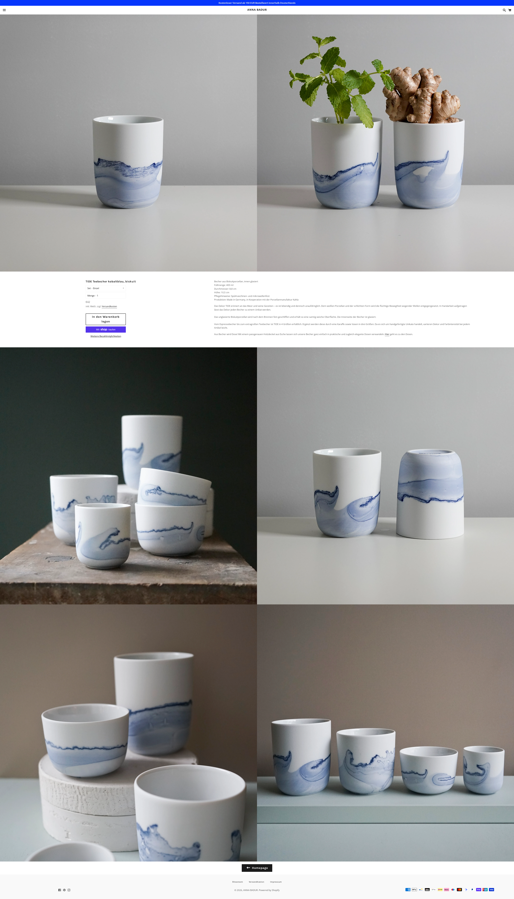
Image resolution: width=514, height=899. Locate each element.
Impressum (276, 882)
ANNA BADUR (250, 890)
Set (89, 288)
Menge (91, 295)
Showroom (237, 882)
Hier (387, 334)
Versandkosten (109, 306)
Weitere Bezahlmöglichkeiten (105, 336)
